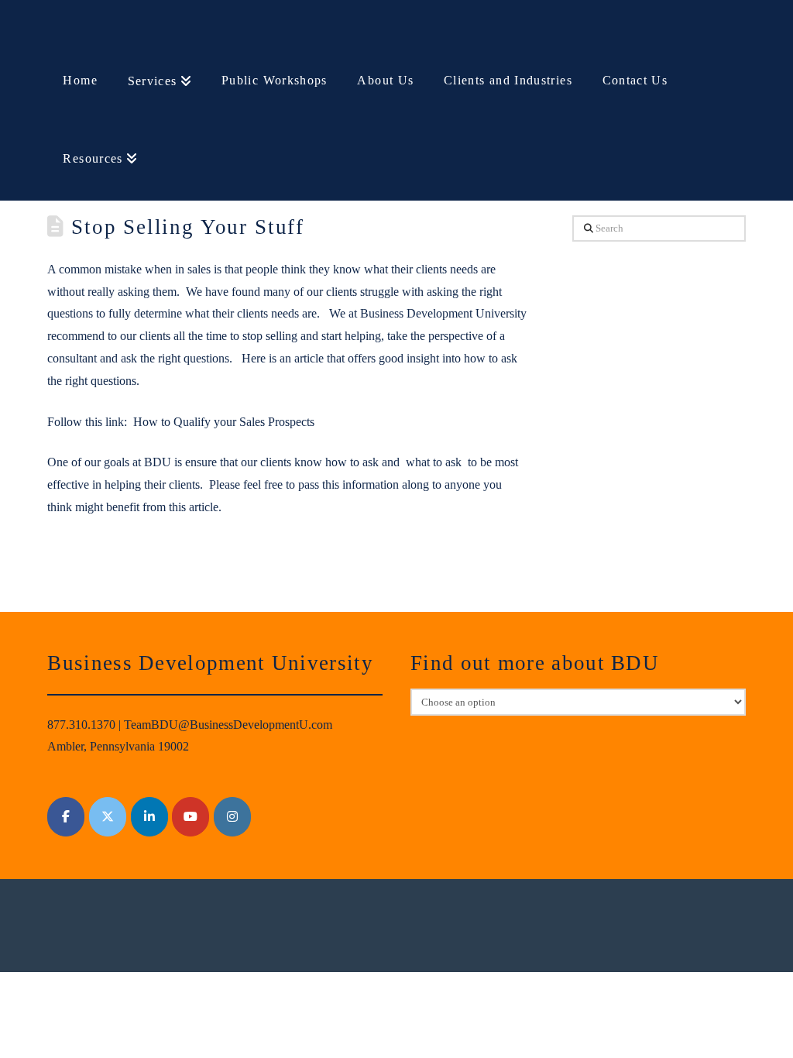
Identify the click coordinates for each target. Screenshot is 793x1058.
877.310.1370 (81, 724)
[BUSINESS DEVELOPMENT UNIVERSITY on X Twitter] (107, 816)
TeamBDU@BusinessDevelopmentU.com (228, 724)
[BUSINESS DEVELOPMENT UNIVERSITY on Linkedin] (149, 816)
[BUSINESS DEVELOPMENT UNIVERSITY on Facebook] (65, 816)
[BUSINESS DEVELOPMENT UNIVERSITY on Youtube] (190, 816)
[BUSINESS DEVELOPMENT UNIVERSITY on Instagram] (232, 816)
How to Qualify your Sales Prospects (223, 421)
